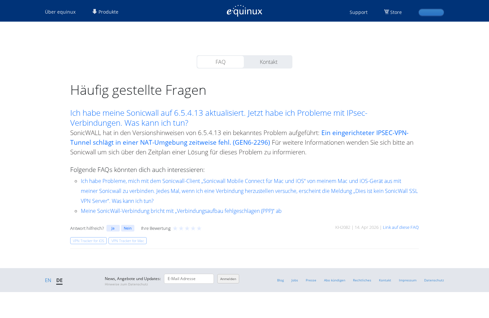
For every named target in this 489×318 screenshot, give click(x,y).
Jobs (294, 280)
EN (48, 280)
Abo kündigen (334, 280)
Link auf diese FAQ (401, 227)
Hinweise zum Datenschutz (126, 284)
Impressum (407, 280)
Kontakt (268, 62)
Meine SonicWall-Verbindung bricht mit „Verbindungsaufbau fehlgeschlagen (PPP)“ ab (181, 211)
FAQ (221, 62)
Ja (112, 228)
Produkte (107, 12)
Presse (311, 280)
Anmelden (228, 278)
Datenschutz (434, 280)
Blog (280, 280)
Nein (128, 228)
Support (359, 12)
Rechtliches (362, 280)
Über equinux (60, 12)
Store (396, 12)
